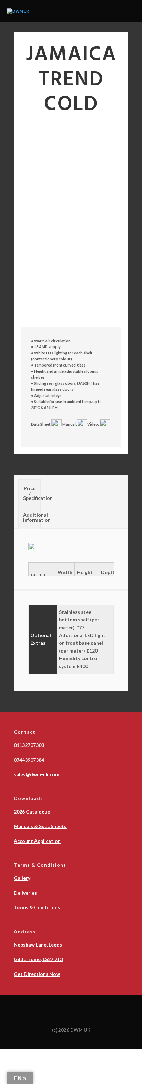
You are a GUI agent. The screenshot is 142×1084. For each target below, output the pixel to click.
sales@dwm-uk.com (36, 774)
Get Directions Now (37, 974)
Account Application (37, 841)
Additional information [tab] (32, 517)
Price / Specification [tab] (32, 493)
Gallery (22, 878)
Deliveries (25, 893)
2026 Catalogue (32, 812)
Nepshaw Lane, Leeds (38, 945)
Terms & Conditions (37, 907)
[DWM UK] (18, 11)
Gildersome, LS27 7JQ (38, 959)
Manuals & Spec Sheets (40, 826)
